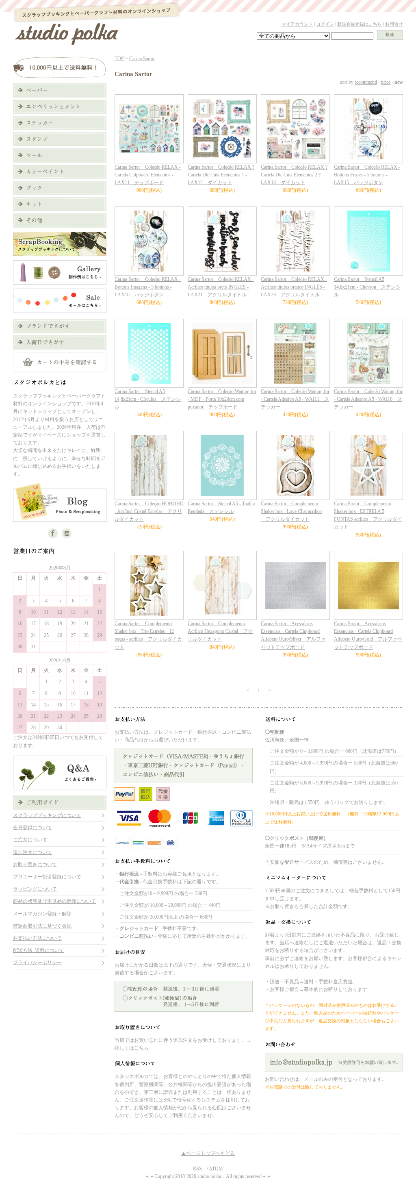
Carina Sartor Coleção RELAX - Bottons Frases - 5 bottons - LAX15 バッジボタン (367, 174)
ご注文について (30, 840)
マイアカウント (297, 24)
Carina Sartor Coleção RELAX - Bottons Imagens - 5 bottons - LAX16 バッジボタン (148, 287)
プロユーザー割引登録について (47, 877)
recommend (366, 82)
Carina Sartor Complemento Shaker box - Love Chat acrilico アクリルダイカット (291, 511)
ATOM (216, 1168)
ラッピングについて (35, 889)
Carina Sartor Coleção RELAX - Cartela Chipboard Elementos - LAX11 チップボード (148, 174)
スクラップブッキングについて (47, 815)
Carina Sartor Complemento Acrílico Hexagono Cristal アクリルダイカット (220, 631)
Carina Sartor (142, 58)
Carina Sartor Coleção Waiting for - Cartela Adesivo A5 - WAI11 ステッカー (295, 399)
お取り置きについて (35, 864)
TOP (119, 58)
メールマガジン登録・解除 (42, 914)
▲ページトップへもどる (208, 1153)
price (385, 82)
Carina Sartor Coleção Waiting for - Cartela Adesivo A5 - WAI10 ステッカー (368, 399)
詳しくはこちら (132, 1048)
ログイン (325, 24)
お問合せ (394, 24)
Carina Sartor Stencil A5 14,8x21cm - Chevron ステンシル (367, 287)
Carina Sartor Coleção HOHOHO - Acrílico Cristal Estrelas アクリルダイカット (149, 511)
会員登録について (32, 827)
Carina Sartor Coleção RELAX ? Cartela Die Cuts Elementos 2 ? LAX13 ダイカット (294, 174)
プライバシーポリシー (37, 962)
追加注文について (32, 852)
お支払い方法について (37, 938)
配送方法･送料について (38, 950)
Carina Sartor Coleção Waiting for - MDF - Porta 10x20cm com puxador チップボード (222, 399)
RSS (197, 1168)
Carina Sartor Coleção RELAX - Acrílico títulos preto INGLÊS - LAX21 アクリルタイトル (221, 287)
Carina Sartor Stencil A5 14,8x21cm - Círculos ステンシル (148, 399)
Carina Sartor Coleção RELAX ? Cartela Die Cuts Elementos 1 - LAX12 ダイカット (221, 174)
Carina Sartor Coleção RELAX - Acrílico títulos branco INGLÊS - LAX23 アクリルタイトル (294, 287)
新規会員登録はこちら (359, 24)
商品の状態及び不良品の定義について (54, 901)
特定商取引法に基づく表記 (42, 926)
